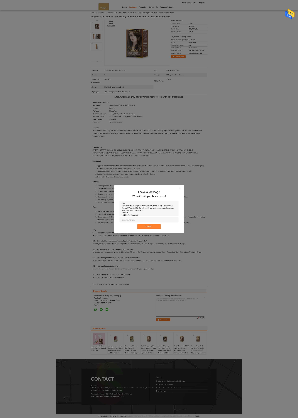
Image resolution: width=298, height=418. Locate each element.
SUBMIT (149, 226)
